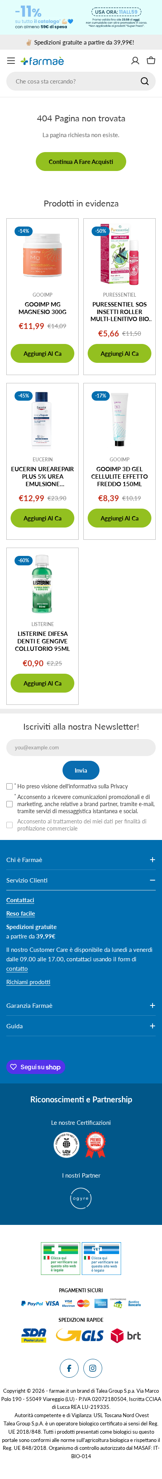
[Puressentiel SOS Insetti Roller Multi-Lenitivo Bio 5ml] (119, 254)
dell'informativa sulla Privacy (93, 786)
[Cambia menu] (11, 60)
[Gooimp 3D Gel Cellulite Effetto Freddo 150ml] (119, 419)
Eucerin (43, 460)
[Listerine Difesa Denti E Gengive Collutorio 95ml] (42, 584)
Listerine (42, 624)
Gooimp (42, 295)
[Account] (135, 60)
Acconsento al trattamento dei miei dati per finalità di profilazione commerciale (81, 825)
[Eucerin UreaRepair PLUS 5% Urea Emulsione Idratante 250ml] (42, 419)
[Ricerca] (144, 81)
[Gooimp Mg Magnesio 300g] (42, 254)
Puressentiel (119, 295)
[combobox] (81, 81)
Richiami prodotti (28, 981)
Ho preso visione (72, 786)
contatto (17, 968)
